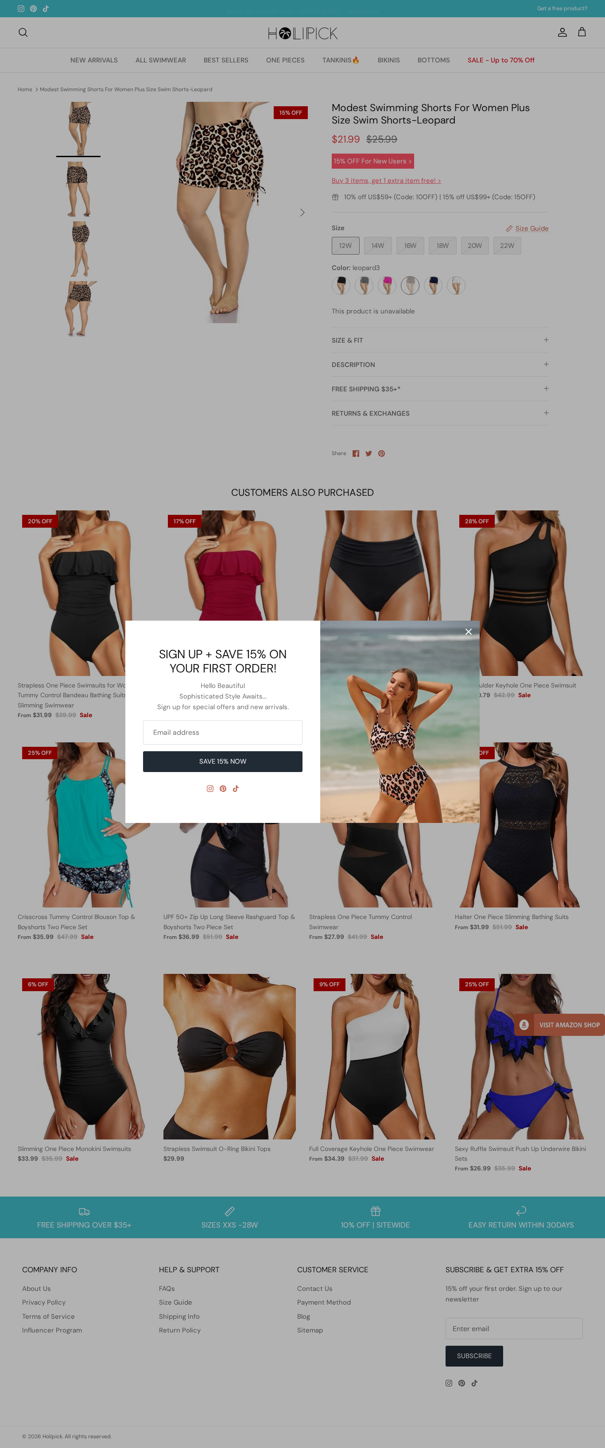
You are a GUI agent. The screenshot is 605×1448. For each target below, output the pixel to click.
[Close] (468, 631)
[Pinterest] (223, 788)
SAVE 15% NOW (223, 761)
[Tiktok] (236, 788)
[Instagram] (210, 788)
